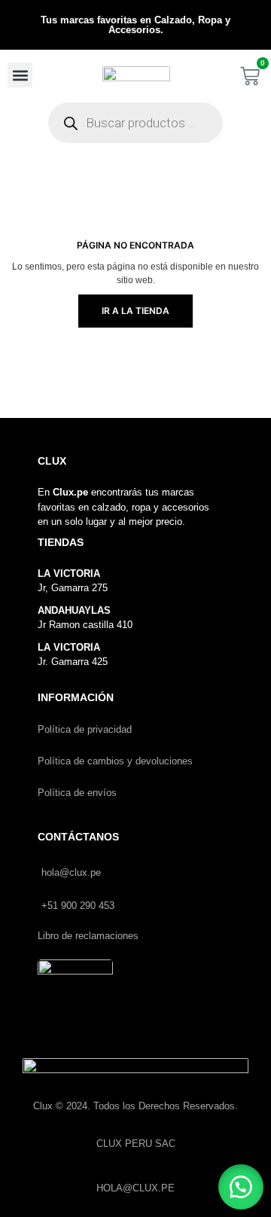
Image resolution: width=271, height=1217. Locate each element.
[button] (20, 75)
